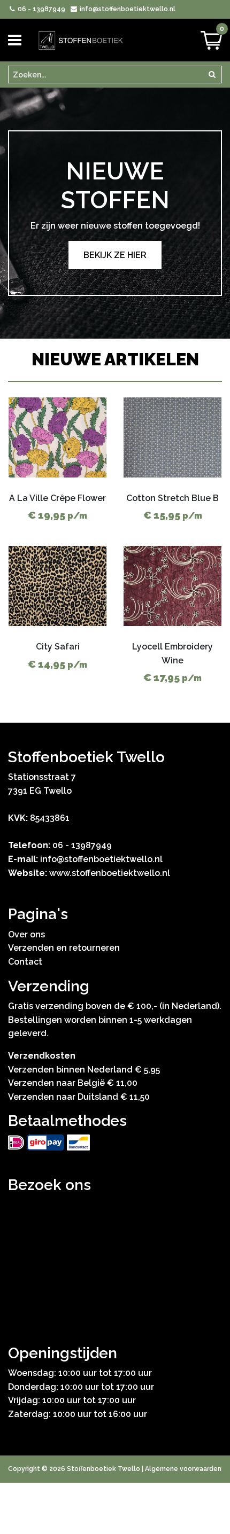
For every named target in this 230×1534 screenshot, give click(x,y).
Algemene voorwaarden (183, 1469)
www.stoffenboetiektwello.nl (109, 873)
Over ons (26, 934)
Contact (25, 962)
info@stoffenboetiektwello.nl (126, 9)
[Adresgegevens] (115, 1259)
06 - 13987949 (40, 9)
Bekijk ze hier (115, 255)
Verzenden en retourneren (64, 948)
